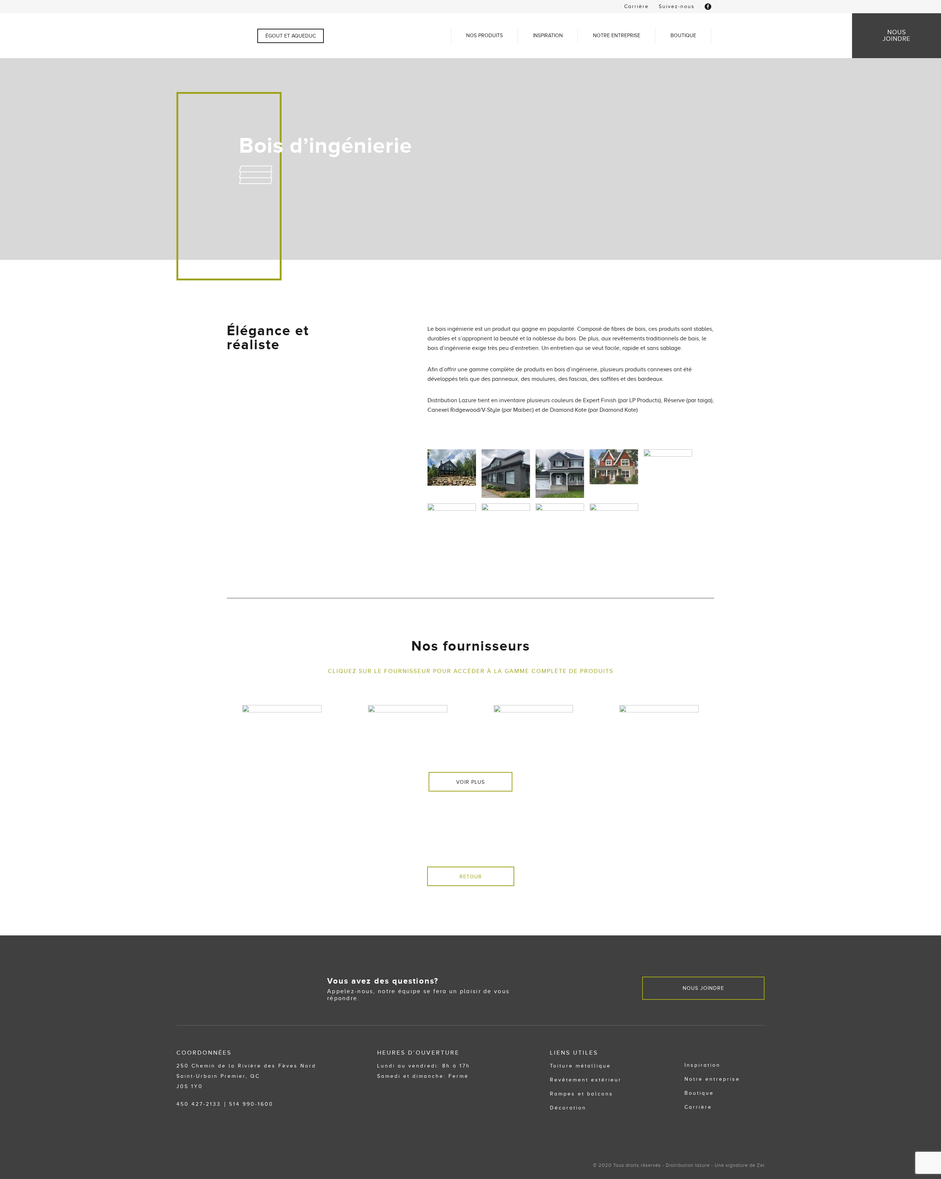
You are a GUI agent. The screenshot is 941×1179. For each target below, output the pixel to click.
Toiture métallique (580, 1066)
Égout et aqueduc (290, 36)
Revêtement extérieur (586, 1080)
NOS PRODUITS (484, 35)
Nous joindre (703, 988)
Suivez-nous (677, 6)
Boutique (683, 35)
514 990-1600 (251, 1104)
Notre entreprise (616, 35)
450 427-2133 (198, 1104)
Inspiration (548, 35)
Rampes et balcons (581, 1094)
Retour (470, 876)
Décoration (568, 1108)
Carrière (636, 6)
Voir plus (470, 782)
